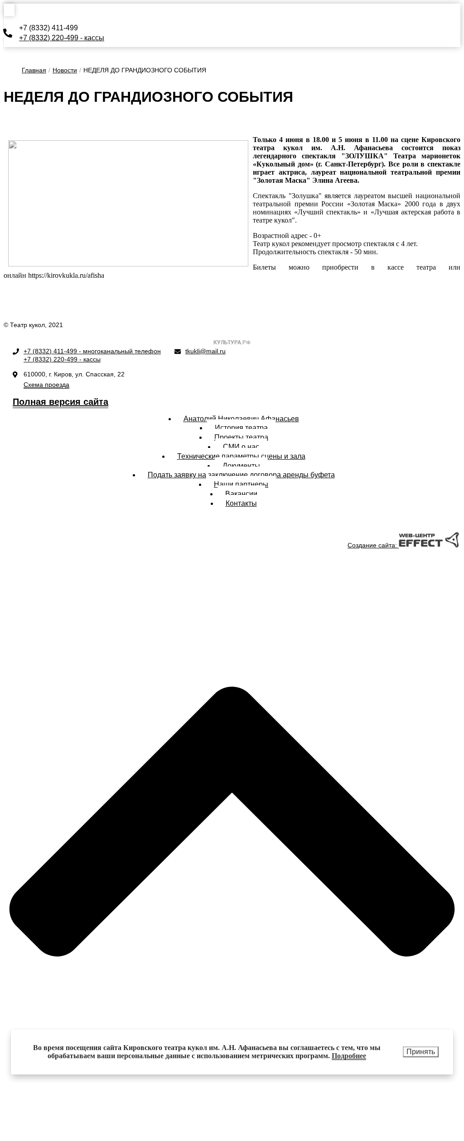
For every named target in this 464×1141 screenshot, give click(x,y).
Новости (65, 70)
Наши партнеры (241, 484)
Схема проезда (46, 384)
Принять (420, 1051)
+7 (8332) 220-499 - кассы (61, 38)
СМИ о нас (241, 447)
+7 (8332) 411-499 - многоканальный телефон (92, 351)
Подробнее (349, 1056)
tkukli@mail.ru (205, 351)
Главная (34, 70)
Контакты (241, 503)
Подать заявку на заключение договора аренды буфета (241, 475)
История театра (241, 428)
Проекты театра (241, 437)
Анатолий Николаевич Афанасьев (241, 419)
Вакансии (241, 494)
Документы (241, 466)
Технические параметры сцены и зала (241, 456)
